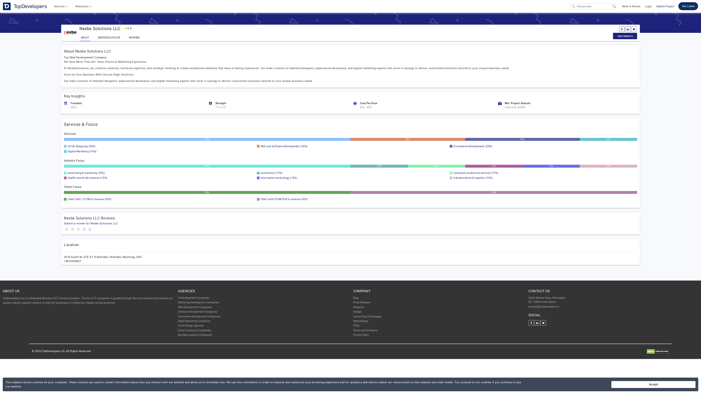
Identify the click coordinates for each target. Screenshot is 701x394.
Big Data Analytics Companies (195, 335)
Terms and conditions (365, 330)
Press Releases (361, 302)
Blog (355, 298)
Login (648, 6)
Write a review (631, 6)
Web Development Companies (195, 307)
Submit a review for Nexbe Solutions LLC (91, 223)
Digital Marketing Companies (194, 321)
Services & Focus (109, 38)
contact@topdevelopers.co (543, 307)
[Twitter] (634, 29)
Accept (653, 384)
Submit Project (665, 6)
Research (358, 307)
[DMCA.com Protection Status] (658, 351)
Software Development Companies (197, 312)
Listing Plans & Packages (367, 316)
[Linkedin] (628, 29)
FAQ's (356, 326)
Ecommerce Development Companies (199, 316)
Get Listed (688, 6)
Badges (357, 312)
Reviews (134, 38)
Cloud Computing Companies (194, 330)
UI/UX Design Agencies (191, 326)
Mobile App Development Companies (198, 302)
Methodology (360, 321)
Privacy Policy (361, 335)
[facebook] (622, 29)
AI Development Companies (193, 298)
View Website (625, 36)
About (85, 38)
